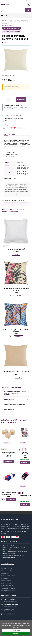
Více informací (16, 627)
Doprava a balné (5, 578)
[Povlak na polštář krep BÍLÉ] (16, 230)
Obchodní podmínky (7, 571)
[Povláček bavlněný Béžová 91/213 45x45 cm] (16, 355)
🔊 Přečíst (12, 134)
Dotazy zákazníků (6, 580)
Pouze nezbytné (16, 630)
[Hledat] (28, 10)
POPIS (6, 134)
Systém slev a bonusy (7, 585)
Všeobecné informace (7, 568)
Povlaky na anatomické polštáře (11, 31)
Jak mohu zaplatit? (9, 399)
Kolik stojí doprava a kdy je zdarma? (15, 404)
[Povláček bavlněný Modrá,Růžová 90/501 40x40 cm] (16, 314)
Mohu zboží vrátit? (9, 409)
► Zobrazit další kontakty (8, 614)
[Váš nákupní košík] (29, 4)
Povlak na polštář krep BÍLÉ (16, 249)
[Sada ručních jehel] (24, 480)
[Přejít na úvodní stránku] (3, 20)
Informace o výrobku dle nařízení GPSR (15, 204)
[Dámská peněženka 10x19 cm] (24, 437)
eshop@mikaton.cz (9, 609)
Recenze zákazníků (6, 583)
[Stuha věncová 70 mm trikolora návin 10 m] (8, 480)
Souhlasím (16, 633)
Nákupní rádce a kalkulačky (9, 590)
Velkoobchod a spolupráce (8, 588)
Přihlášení (28, 1)
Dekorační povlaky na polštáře (11, 28)
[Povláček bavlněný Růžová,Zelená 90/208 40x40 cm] (16, 273)
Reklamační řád (5, 573)
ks (12, 100)
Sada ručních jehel (25, 495)
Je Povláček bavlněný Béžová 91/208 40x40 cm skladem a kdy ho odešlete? (15, 393)
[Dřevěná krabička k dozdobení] (8, 437)
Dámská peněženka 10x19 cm (24, 454)
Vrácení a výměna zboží (8, 575)
